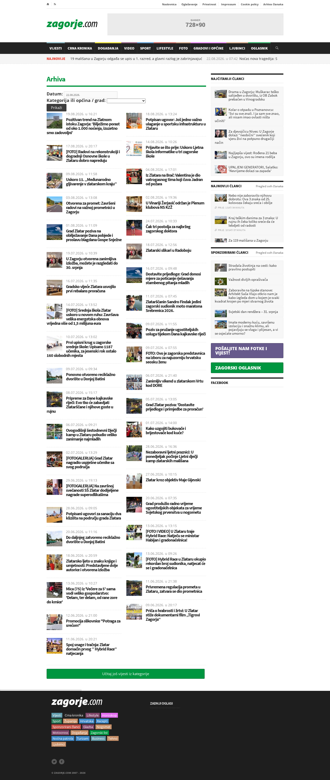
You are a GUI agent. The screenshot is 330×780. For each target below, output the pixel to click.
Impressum (228, 4)
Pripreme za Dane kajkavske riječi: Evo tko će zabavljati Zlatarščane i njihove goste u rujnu (80, 404)
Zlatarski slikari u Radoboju (168, 250)
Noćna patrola (63, 738)
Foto (183, 48)
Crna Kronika (80, 48)
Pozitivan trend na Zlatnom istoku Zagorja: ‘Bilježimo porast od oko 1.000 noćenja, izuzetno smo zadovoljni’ (83, 126)
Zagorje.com (72, 24)
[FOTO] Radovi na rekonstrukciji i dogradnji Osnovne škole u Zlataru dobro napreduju (93, 156)
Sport (145, 48)
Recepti (102, 721)
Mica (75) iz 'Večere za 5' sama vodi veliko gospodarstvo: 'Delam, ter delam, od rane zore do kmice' (82, 595)
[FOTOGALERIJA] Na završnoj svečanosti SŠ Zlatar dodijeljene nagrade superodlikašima (92, 490)
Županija (70, 721)
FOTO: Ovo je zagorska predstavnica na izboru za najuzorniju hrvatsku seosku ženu (175, 357)
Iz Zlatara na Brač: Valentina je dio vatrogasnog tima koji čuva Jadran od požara (174, 179)
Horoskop (109, 715)
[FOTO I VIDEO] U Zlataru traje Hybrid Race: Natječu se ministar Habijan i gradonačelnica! (172, 535)
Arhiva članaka (273, 4)
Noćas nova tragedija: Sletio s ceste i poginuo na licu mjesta (265, 58)
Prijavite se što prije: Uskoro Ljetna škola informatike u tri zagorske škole (174, 151)
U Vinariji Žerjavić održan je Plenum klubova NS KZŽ (175, 205)
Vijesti (56, 48)
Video (129, 48)
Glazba (88, 727)
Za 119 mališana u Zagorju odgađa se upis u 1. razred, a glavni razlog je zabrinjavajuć (110, 58)
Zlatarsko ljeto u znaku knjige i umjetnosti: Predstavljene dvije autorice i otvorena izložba (92, 565)
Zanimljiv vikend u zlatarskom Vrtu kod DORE (174, 383)
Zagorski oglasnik (238, 368)
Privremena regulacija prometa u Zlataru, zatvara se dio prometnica (174, 589)
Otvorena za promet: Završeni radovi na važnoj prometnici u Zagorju (90, 207)
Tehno (112, 738)
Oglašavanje (189, 4)
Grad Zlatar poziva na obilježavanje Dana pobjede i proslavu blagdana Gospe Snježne (94, 235)
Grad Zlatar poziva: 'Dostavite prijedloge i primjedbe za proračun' (174, 407)
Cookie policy (249, 4)
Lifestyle (165, 48)
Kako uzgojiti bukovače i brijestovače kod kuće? (166, 430)
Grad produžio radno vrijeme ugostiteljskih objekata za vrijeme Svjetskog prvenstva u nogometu (174, 508)
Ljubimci (237, 48)
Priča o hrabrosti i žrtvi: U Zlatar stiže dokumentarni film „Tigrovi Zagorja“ (173, 615)
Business (98, 738)
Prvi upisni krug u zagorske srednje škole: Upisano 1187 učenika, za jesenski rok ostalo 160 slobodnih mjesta (81, 348)
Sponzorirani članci (66, 727)
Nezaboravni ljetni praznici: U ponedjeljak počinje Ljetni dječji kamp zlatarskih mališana (172, 456)
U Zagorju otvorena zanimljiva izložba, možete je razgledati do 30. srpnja (92, 263)
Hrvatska (86, 721)
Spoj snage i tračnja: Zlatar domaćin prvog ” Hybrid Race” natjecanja (91, 649)
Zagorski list (99, 732)
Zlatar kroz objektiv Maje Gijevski (173, 480)
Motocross (60, 732)
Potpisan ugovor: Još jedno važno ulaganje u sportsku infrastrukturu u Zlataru (176, 124)
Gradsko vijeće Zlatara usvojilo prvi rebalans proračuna (91, 289)
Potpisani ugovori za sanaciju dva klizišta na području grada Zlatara (93, 516)
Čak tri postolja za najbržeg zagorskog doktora (168, 229)
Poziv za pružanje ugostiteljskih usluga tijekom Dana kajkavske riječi (176, 332)
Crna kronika (74, 715)
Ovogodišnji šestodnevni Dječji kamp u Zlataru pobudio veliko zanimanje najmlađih (91, 434)
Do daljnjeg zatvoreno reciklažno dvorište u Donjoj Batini (93, 539)
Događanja (108, 48)
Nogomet (103, 727)
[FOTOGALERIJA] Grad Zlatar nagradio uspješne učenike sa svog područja (90, 462)
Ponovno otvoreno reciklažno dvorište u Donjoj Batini (90, 377)
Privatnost (209, 4)
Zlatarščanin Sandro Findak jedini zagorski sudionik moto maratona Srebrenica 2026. (174, 306)
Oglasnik (259, 48)
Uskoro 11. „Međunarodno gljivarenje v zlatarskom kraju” (91, 182)
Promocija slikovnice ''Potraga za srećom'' (93, 623)
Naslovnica (169, 4)
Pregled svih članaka (269, 186)
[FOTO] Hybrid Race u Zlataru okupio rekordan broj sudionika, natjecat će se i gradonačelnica (176, 563)
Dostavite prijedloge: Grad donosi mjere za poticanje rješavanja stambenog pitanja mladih (173, 278)
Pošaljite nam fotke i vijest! (241, 351)
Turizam (82, 738)
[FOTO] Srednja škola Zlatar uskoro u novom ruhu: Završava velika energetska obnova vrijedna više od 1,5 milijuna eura (82, 316)
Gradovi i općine (208, 48)
